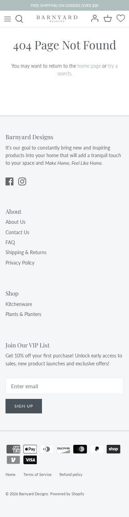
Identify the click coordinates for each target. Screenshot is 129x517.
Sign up (23, 406)
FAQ (10, 242)
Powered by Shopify (67, 493)
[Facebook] (9, 181)
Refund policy (71, 474)
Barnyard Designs (33, 493)
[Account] (95, 19)
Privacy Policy (20, 263)
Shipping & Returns (26, 252)
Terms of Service (37, 474)
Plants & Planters (23, 314)
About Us (15, 222)
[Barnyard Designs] (56, 18)
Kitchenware (19, 304)
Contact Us (17, 232)
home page (89, 66)
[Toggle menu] (7, 19)
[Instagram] (22, 181)
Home (10, 474)
